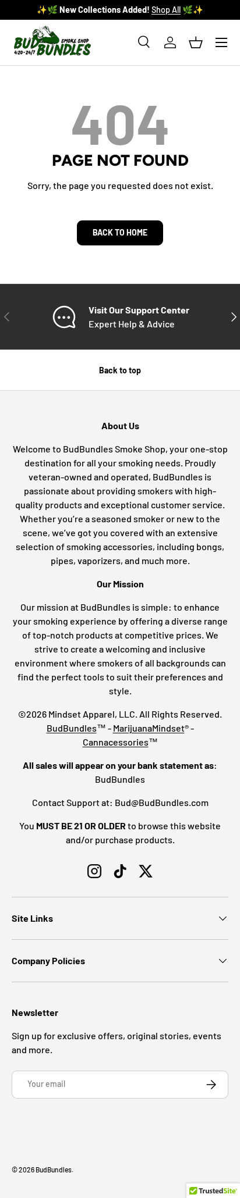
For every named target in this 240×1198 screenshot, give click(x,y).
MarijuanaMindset (149, 727)
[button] (196, 42)
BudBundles (72, 727)
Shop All (166, 10)
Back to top (120, 370)
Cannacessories (116, 741)
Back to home (120, 232)
